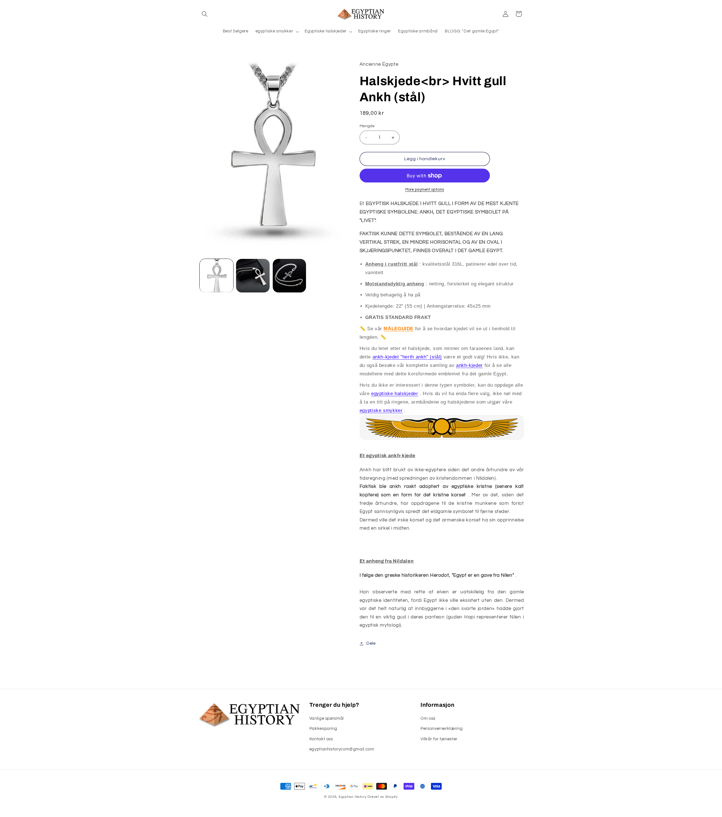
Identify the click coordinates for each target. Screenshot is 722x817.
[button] (204, 13)
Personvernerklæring (442, 728)
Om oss (428, 718)
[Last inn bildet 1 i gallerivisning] (216, 275)
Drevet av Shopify (382, 796)
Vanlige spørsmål (326, 718)
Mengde (367, 126)
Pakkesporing (323, 728)
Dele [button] (371, 644)
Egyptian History (353, 796)
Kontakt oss (321, 739)
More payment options (424, 189)
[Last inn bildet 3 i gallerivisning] (289, 275)
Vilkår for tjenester (439, 739)
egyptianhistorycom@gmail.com (341, 749)
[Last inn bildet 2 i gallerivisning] (253, 275)
